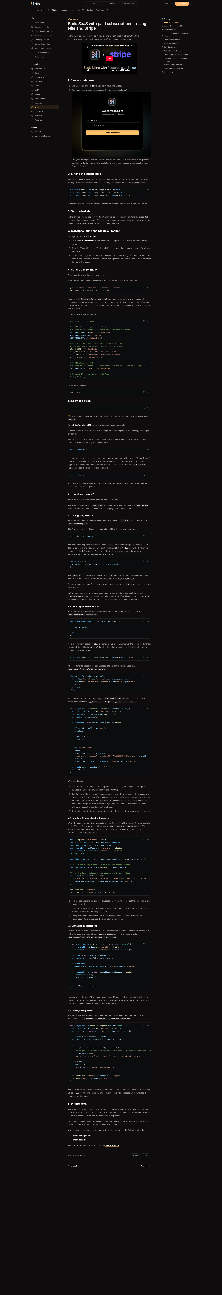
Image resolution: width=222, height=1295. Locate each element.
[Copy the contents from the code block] (144, 189)
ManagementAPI (68, 10)
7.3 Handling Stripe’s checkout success (175, 59)
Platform (55, 10)
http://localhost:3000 (83, 425)
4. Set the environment (171, 40)
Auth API (81, 10)
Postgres (35, 10)
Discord (110, 10)
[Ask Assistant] (147, 189)
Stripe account (90, 236)
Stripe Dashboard (88, 241)
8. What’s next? (168, 72)
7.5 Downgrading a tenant (173, 68)
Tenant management (81, 1135)
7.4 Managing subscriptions (174, 65)
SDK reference (112, 1145)
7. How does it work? (170, 47)
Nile (94, 86)
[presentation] (109, 349)
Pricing (90, 10)
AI (48, 10)
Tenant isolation (79, 1140)
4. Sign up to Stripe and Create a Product (175, 34)
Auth (43, 10)
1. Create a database (170, 22)
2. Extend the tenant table (172, 26)
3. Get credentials (169, 30)
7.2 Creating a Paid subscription (176, 55)
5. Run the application (172, 43)
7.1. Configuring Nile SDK (173, 51)
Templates (100, 10)
